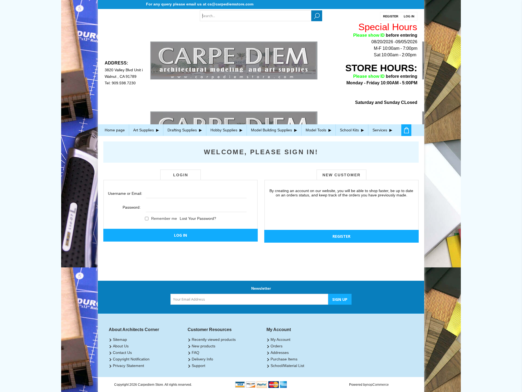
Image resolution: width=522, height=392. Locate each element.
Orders (276, 346)
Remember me (164, 218)
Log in (409, 16)
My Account (280, 339)
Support (198, 365)
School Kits (350, 130)
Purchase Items (284, 359)
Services (380, 130)
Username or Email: (124, 193)
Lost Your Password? (198, 218)
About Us (121, 346)
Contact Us (122, 352)
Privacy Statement (128, 365)
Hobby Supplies (224, 130)
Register (390, 16)
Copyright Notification (131, 359)
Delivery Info (202, 359)
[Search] (316, 15)
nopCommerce (378, 385)
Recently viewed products (214, 339)
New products (203, 346)
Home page (115, 130)
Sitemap (120, 339)
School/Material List (287, 365)
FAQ (195, 352)
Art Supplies (144, 130)
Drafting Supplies (182, 130)
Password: (132, 207)
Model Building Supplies (272, 130)
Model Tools (316, 130)
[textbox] (255, 15)
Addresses (280, 352)
